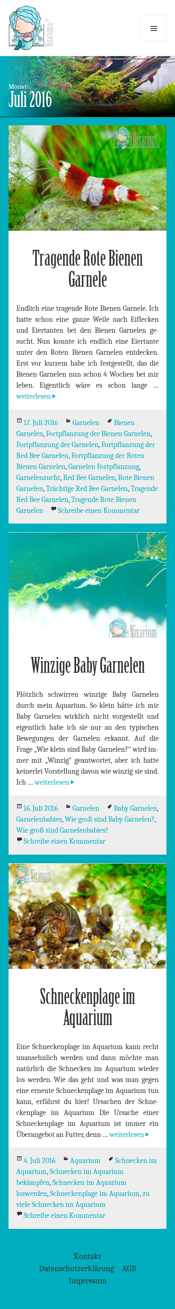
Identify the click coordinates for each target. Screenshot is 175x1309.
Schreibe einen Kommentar (99, 510)
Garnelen (85, 423)
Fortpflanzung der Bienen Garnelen (98, 434)
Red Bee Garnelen (89, 477)
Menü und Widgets (153, 28)
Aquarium (85, 1160)
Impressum (88, 1280)
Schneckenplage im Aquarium (87, 1007)
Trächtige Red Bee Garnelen (87, 488)
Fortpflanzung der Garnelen (57, 445)
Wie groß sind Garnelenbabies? (62, 830)
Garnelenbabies (39, 819)
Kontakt (87, 1256)
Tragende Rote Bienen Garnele (88, 269)
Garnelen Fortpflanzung (103, 467)
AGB (129, 1268)
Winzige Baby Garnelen (88, 665)
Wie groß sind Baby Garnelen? (110, 819)
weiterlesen (36, 396)
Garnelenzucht (38, 477)
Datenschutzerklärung (76, 1268)
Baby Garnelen (135, 808)
